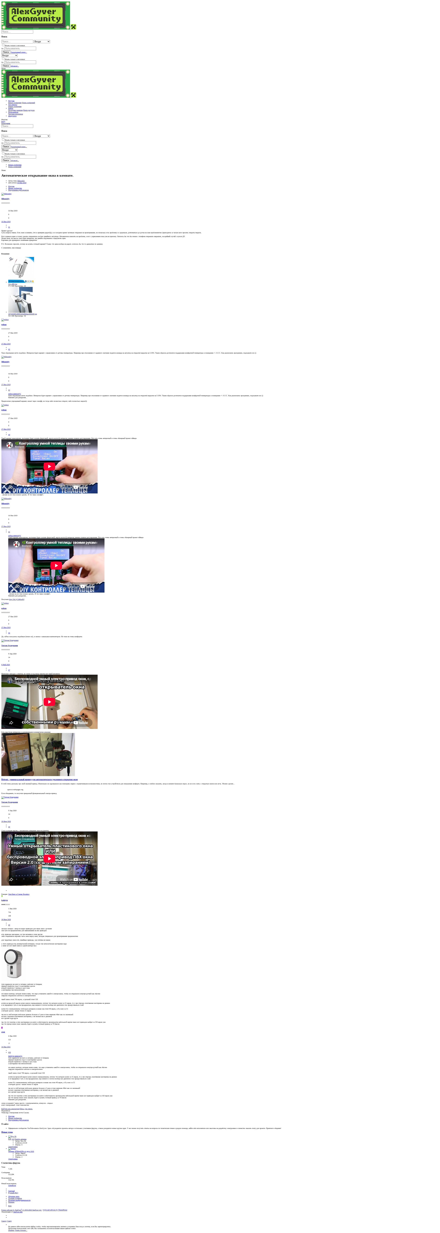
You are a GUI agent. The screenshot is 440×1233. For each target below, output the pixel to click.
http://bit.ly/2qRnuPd (16, 599)
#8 (9, 827)
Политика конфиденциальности (19, 1200)
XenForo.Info (18, 1212)
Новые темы (7, 1132)
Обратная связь (13, 1196)
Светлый (11, 1191)
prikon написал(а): (14, 394)
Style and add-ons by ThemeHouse (55, 1210)
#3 (9, 390)
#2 (9, 349)
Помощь (11, 1202)
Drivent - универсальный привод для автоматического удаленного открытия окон (39, 779)
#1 (9, 227)
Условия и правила (15, 1198)
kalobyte (4, 900)
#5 (9, 532)
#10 (9, 1052)
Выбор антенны (17, 1139)
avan (3, 1032)
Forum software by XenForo (21, 1210)
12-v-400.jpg (12, 284)
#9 (9, 925)
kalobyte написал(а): (15, 1056)
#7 (9, 670)
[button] (3, 69)
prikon (4, 324)
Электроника (13, 1147)
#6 (9, 633)
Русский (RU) (13, 1193)
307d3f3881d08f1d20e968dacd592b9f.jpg (22, 314)
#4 (9, 435)
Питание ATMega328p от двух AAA (21, 1151)
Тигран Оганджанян (9, 645)
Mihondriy (21, 181)
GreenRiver (12, 1185)
